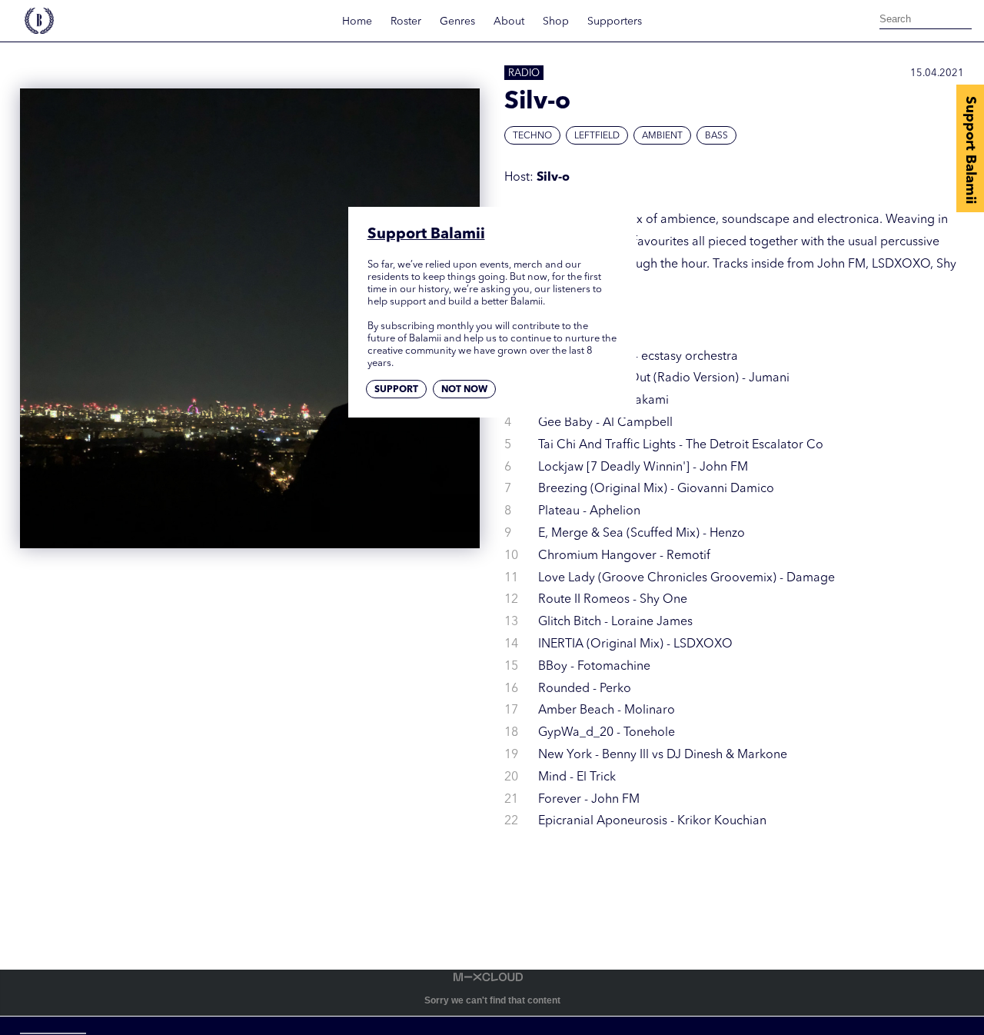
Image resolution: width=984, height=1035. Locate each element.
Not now (464, 390)
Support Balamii (970, 150)
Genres (457, 21)
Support (396, 390)
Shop (556, 21)
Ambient (662, 136)
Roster (406, 21)
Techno (532, 136)
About (509, 21)
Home (357, 21)
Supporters (614, 21)
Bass (716, 136)
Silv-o (553, 177)
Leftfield (597, 136)
